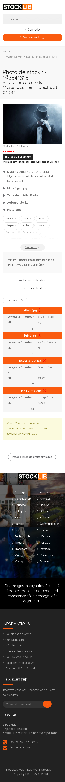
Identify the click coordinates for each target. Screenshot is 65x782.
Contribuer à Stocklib (18, 657)
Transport (21, 549)
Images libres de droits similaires (32, 456)
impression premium (18, 156)
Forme (44, 530)
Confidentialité (14, 639)
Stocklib (46, 769)
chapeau (11, 225)
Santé (18, 530)
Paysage (45, 549)
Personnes (46, 555)
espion (50, 239)
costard (42, 225)
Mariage (45, 542)
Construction (23, 498)
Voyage (19, 561)
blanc (42, 218)
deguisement (30, 232)
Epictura (32, 769)
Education (21, 505)
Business (45, 517)
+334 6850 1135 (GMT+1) (24, 742)
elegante (35, 239)
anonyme (11, 218)
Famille (19, 517)
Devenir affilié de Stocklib (21, 668)
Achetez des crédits (38, 591)
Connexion (34, 29)
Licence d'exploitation (19, 651)
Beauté (44, 505)
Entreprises (21, 511)
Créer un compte (31, 37)
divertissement (14, 239)
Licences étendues (34, 288)
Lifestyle (45, 536)
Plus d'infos (12, 300)
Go (47, 704)
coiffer (27, 225)
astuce (28, 218)
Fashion (19, 523)
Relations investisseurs (19, 662)
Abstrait (44, 492)
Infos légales (13, 645)
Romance (46, 561)
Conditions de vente (18, 634)
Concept (20, 492)
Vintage (19, 555)
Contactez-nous (19, 747)
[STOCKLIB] (17, 6)
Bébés (44, 511)
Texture (19, 542)
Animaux (45, 498)
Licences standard (34, 280)
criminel (10, 232)
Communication (50, 523)
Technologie (22, 536)
